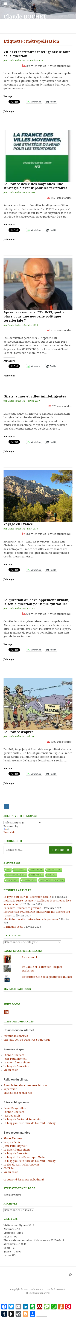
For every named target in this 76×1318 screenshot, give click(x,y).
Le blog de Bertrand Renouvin (22, 1119)
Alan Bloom (54, 869)
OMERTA (9, 1168)
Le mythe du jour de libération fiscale (27, 896)
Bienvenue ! (29, 957)
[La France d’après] (38, 704)
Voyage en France (18, 524)
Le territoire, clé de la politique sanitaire (47, 976)
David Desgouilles (15, 1108)
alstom (51, 875)
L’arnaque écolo (13, 926)
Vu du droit (11, 1070)
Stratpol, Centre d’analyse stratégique (27, 1039)
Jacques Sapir (12, 1115)
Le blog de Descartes (16, 1066)
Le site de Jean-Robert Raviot (21, 1164)
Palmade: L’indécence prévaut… (23, 908)
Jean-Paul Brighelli (15, 1058)
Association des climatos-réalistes (25, 1085)
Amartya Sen (29, 880)
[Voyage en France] (38, 496)
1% (8, 869)
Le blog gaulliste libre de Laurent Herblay (29, 1123)
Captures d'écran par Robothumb (24, 1179)
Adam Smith (36, 869)
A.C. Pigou (20, 869)
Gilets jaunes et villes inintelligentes (35, 396)
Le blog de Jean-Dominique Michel (25, 1157)
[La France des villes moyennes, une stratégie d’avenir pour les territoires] (38, 156)
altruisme (12, 880)
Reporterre (10, 1089)
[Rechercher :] (38, 850)
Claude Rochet (14, 60)
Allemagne (36, 875)
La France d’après (18, 732)
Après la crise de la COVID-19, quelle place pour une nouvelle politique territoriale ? (34, 316)
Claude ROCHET (25, 17)
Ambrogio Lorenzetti (52, 880)
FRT (48, 1293)
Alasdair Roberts (16, 875)
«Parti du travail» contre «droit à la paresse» (31, 919)
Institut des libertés (16, 1036)
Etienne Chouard (14, 1055)
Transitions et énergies (18, 1092)
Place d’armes (13, 1138)
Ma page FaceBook (17, 989)
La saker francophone (17, 1062)
